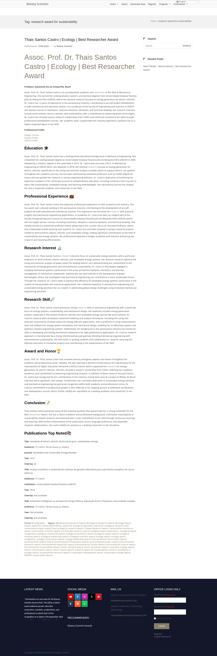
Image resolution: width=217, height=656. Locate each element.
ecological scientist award (82, 536)
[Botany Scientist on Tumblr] (71, 603)
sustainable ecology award (117, 552)
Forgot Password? (162, 636)
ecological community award (51, 533)
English (182, 2)
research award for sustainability (91, 549)
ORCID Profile (30, 140)
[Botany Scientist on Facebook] (78, 597)
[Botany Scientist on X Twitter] (92, 597)
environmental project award (104, 541)
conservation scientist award (46, 531)
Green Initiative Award (72, 547)
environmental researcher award (57, 544)
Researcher (34, 414)
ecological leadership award (54, 536)
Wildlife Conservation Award (38, 555)
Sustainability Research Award (55, 552)
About (125, 4)
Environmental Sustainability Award (42, 547)
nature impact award (63, 549)
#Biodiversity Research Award (70, 523)
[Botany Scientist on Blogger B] (78, 603)
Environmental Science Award (120, 544)
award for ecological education (78, 525)
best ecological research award (67, 528)
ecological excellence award (79, 533)
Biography (40, 523)
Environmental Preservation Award (71, 541)
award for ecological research (108, 525)
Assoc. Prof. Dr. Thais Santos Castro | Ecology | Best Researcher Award (79, 66)
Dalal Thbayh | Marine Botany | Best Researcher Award (167, 68)
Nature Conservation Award (38, 549)
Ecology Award (103, 536)
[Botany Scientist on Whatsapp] (84, 603)
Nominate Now (137, 4)
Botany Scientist (37, 4)
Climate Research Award (96, 528)
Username (164, 594)
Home (113, 4)
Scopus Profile (31, 137)
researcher (99, 92)
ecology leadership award (77, 539)
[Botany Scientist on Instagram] (84, 597)
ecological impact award (106, 533)
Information (179, 4)
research (92, 167)
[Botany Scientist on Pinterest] (99, 597)
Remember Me (164, 618)
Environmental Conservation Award (109, 539)
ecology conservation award (50, 539)
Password (164, 606)
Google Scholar (31, 135)
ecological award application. (104, 531)
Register (152, 4)
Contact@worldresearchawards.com (128, 615)
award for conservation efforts (47, 525)
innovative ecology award (121, 547)
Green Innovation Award (96, 547)
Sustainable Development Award (87, 552)
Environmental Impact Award (38, 541)
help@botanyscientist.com (124, 600)
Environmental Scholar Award (90, 544)
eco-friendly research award (75, 531)
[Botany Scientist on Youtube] (71, 597)
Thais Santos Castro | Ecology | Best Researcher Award (71, 39)
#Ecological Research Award (100, 523)
